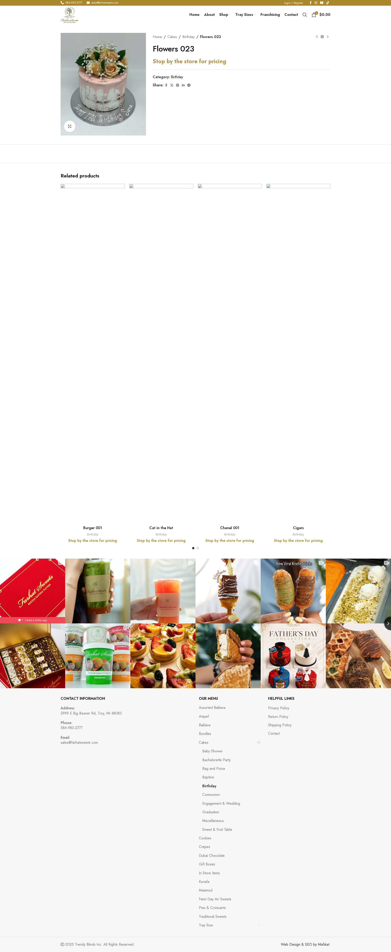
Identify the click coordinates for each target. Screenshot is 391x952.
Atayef (204, 716)
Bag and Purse (213, 768)
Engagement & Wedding (221, 803)
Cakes (172, 36)
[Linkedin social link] (183, 85)
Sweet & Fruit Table (217, 829)
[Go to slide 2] (198, 548)
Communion (211, 794)
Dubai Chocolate (212, 855)
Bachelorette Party (216, 760)
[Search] (304, 14)
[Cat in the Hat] (161, 354)
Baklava (204, 725)
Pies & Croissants (212, 907)
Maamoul (205, 890)
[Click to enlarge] (69, 126)
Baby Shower (212, 751)
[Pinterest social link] (178, 85)
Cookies (205, 838)
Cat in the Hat (161, 528)
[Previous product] (316, 37)
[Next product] (327, 37)
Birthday (188, 36)
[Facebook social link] (166, 85)
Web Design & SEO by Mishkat (305, 944)
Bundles (205, 733)
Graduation (210, 812)
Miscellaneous (213, 820)
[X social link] (172, 85)
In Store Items (209, 873)
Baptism (208, 777)
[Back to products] (322, 37)
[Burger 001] (93, 354)
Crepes (204, 846)
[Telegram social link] (189, 85)
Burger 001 (92, 528)
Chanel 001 (229, 528)
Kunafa (204, 881)
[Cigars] (298, 354)
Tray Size (206, 925)
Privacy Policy (278, 708)
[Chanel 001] (230, 354)
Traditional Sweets (212, 916)
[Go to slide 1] (193, 548)
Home (157, 36)
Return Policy (278, 716)
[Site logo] (70, 14)
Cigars (298, 528)
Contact (274, 733)
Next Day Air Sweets (215, 899)
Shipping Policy (279, 725)
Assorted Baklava (212, 707)
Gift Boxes (207, 864)
